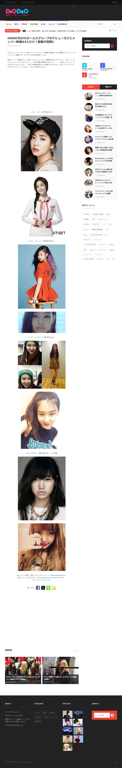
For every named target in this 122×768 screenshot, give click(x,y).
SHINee (111, 250)
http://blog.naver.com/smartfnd (50, 577)
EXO (107, 230)
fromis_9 (102, 244)
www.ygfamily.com (58, 575)
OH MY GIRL (102, 250)
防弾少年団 (98, 214)
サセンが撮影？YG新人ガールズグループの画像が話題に (22, 678)
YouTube (34, 24)
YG (108, 259)
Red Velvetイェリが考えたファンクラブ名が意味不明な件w (104, 160)
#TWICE (52, 713)
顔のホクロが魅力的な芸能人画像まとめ (103, 105)
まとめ (43, 24)
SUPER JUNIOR (88, 259)
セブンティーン (103, 219)
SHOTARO (100, 259)
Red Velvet (97, 229)
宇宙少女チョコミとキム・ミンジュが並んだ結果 (103, 182)
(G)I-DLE (86, 230)
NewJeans (86, 239)
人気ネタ (91, 87)
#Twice (24, 24)
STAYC (110, 224)
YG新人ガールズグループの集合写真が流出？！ (60, 679)
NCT (93, 219)
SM (84, 249)
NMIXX (85, 235)
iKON (113, 259)
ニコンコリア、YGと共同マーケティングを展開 (104, 192)
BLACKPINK (96, 234)
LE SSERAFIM (89, 244)
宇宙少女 (92, 250)
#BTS (16, 24)
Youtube (38, 717)
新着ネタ (108, 87)
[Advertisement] (73, 13)
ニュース (51, 24)
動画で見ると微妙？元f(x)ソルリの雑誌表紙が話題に (104, 149)
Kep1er (96, 223)
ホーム (8, 24)
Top (115, 762)
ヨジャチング (87, 255)
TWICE (86, 214)
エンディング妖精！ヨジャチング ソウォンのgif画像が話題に (104, 139)
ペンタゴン (98, 255)
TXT (104, 224)
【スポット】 (97, 239)
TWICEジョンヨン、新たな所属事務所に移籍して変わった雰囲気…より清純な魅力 (60, 31)
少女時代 (86, 219)
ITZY (106, 235)
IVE (108, 214)
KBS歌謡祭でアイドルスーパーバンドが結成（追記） (103, 117)
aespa (86, 223)
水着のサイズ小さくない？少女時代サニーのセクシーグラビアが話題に (103, 128)
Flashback (62, 24)
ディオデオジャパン (11, 2)
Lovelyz (111, 244)
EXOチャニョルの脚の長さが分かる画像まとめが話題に (103, 171)
